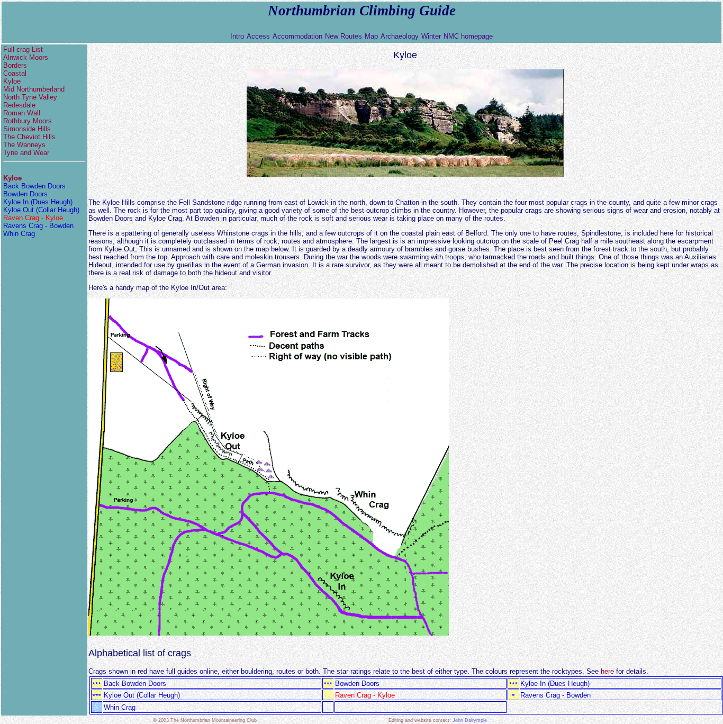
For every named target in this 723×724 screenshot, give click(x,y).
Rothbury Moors (27, 121)
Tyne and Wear (26, 153)
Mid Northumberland (34, 89)
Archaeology (400, 36)
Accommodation (297, 36)
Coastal (14, 73)
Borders (15, 65)
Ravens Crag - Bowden (38, 226)
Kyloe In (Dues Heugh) (38, 202)
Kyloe (12, 81)
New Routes (343, 36)
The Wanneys (24, 145)
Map (371, 36)
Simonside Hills (27, 129)
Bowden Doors (25, 194)
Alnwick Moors (25, 57)
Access (258, 36)
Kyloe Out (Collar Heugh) (41, 210)
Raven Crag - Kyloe (33, 218)
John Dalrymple (470, 720)
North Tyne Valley (30, 97)
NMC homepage (468, 36)
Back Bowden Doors (34, 186)
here (607, 671)
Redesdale (19, 105)
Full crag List (40, 49)
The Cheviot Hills (29, 137)
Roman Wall (21, 113)
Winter (431, 36)
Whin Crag (19, 234)
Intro (237, 36)
